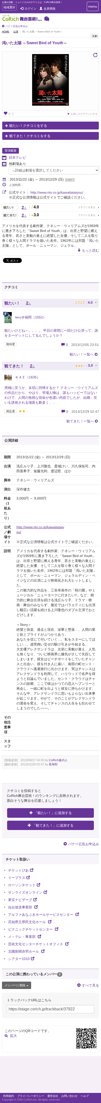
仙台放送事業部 (20, 907)
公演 (15, 31)
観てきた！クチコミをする (29, 136)
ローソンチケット (22, 885)
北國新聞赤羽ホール (24, 951)
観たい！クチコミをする (28, 126)
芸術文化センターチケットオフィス (36, 944)
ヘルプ (85, 1095)
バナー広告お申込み (17, 26)
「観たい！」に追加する (53, 813)
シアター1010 (19, 959)
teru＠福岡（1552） (30, 317)
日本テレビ (17, 157)
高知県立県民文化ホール (27, 922)
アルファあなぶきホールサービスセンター (41, 915)
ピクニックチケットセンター (31, 929)
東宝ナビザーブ (20, 900)
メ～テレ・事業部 (22, 937)
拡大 (13, 1036)
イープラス (16, 878)
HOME (5, 31)
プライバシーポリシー (30, 1095)
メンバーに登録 (15, 985)
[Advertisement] (50, 1075)
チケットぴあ (18, 870)
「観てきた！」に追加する (53, 825)
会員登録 (49, 8)
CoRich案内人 (58, 760)
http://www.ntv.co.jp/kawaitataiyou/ (56, 192)
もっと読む (90, 250)
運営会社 (52, 1095)
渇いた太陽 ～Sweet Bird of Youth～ (34, 43)
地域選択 (9, 8)
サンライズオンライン (25, 892)
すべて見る (90, 985)
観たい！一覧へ (82, 354)
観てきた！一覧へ (80, 421)
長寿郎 (53, 764)
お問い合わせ (69, 1095)
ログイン (30, 8)
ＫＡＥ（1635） (27, 377)
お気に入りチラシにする (84, 114)
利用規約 (8, 1095)
